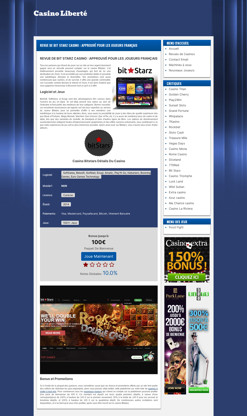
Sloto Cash (176, 132)
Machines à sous (180, 65)
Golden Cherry (179, 94)
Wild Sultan (176, 187)
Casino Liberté (60, 13)
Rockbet (174, 127)
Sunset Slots (177, 105)
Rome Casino (178, 154)
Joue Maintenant (98, 256)
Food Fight (176, 227)
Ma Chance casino (181, 203)
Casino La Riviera (181, 208)
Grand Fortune (179, 111)
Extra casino (177, 192)
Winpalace (176, 116)
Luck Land (176, 181)
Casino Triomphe (180, 176)
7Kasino (174, 121)
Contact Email (178, 59)
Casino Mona (178, 149)
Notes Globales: (99, 273)
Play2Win (175, 100)
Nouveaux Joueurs (181, 70)
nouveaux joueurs (93, 391)
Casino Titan (177, 89)
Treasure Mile (178, 138)
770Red (174, 165)
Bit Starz (175, 170)
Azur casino (177, 197)
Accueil (174, 48)
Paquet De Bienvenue (98, 248)
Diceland (175, 159)
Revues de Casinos (182, 54)
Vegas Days (177, 143)
